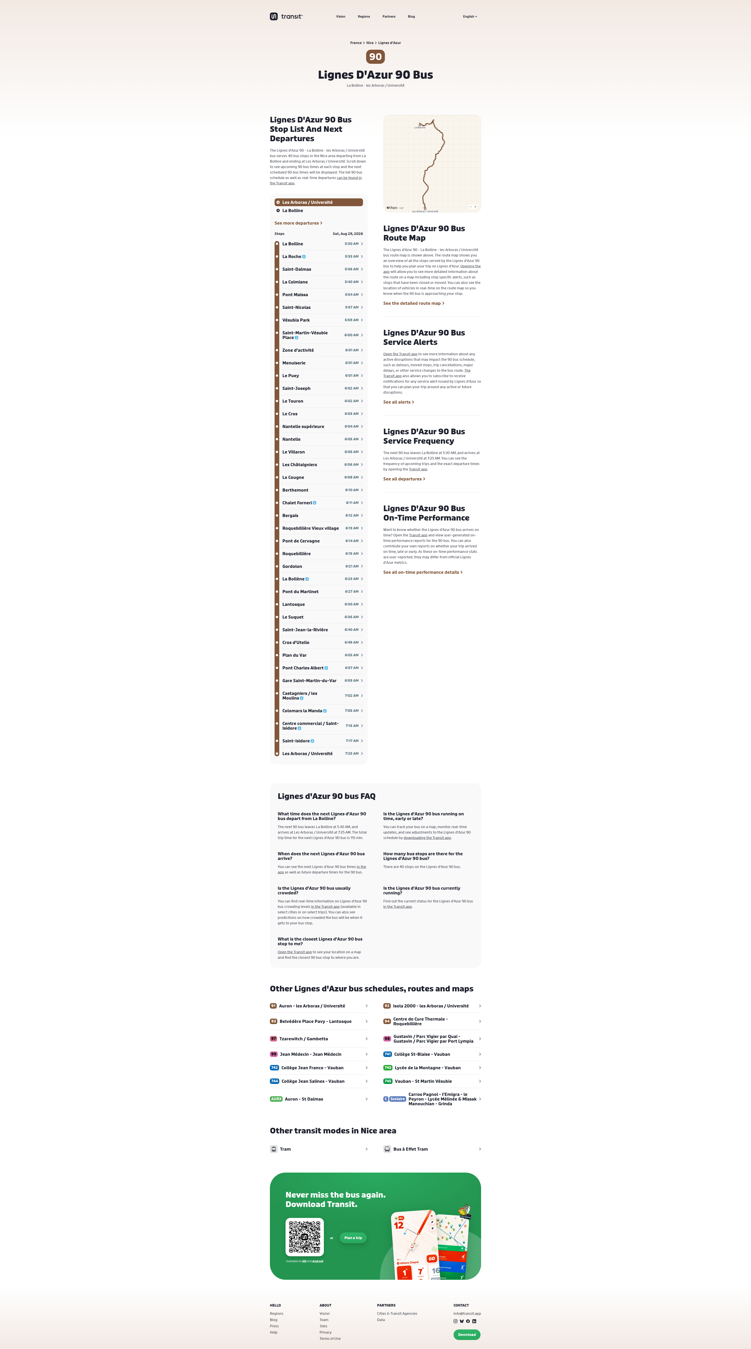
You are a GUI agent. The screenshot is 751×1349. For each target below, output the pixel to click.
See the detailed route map (412, 303)
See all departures (402, 479)
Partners (389, 16)
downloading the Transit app (427, 837)
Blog (411, 16)
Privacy (326, 1332)
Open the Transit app (400, 354)
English (468, 16)
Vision (340, 16)
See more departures (297, 223)
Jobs (323, 1326)
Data (381, 1320)
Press (274, 1326)
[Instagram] (455, 1321)
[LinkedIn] (474, 1321)
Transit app (418, 469)
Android (317, 1261)
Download (467, 1334)
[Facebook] (468, 1321)
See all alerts (397, 402)
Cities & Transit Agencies (397, 1313)
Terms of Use (330, 1338)
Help (274, 1332)
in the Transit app (325, 906)
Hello (275, 1305)
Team (324, 1320)
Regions (364, 16)
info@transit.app (467, 1313)
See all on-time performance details (421, 572)
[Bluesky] (462, 1321)
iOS (304, 1261)
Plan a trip (353, 1237)
